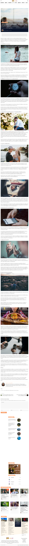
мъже (8, 390)
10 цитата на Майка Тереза (23, 495)
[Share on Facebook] (6, 28)
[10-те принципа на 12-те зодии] (14, 504)
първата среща (11, 131)
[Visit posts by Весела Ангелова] (11, 496)
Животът (3, 22)
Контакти (24, 539)
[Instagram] (14, 482)
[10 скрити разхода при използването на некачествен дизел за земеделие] (19, 424)
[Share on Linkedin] (9, 28)
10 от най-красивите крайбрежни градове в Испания (18, 521)
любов (7, 390)
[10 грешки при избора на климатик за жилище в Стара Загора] (24, 504)
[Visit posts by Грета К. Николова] (2, 30)
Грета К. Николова (6, 30)
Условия (24, 540)
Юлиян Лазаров (9, 534)
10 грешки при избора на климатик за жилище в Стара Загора (24, 509)
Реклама (24, 541)
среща (15, 390)
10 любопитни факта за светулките (4, 508)
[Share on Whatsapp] (8, 28)
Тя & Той (6, 22)
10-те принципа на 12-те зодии (14, 508)
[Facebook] (14, 478)
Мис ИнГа (13, 509)
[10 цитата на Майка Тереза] (24, 491)
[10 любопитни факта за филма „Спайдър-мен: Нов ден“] (25, 520)
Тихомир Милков (23, 512)
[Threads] (14, 484)
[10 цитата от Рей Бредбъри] (14, 491)
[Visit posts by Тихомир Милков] (20, 512)
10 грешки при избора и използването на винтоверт (11, 433)
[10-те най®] (14, 1)
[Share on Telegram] (10, 28)
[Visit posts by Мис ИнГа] (11, 509)
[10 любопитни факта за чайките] (19, 438)
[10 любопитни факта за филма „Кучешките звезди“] (19, 420)
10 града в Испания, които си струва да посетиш (3, 524)
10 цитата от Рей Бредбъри (14, 495)
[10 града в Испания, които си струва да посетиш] (4, 519)
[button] (11, 28)
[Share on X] (7, 28)
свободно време (11, 390)
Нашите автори (24, 538)
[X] (14, 480)
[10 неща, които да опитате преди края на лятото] (19, 429)
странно (17, 390)
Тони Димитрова (3, 534)
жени (5, 390)
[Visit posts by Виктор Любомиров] (1, 498)
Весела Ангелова (4, 510)
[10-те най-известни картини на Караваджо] (11, 519)
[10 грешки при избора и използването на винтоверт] (19, 434)
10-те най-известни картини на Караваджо (10, 524)
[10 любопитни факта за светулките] (5, 504)
